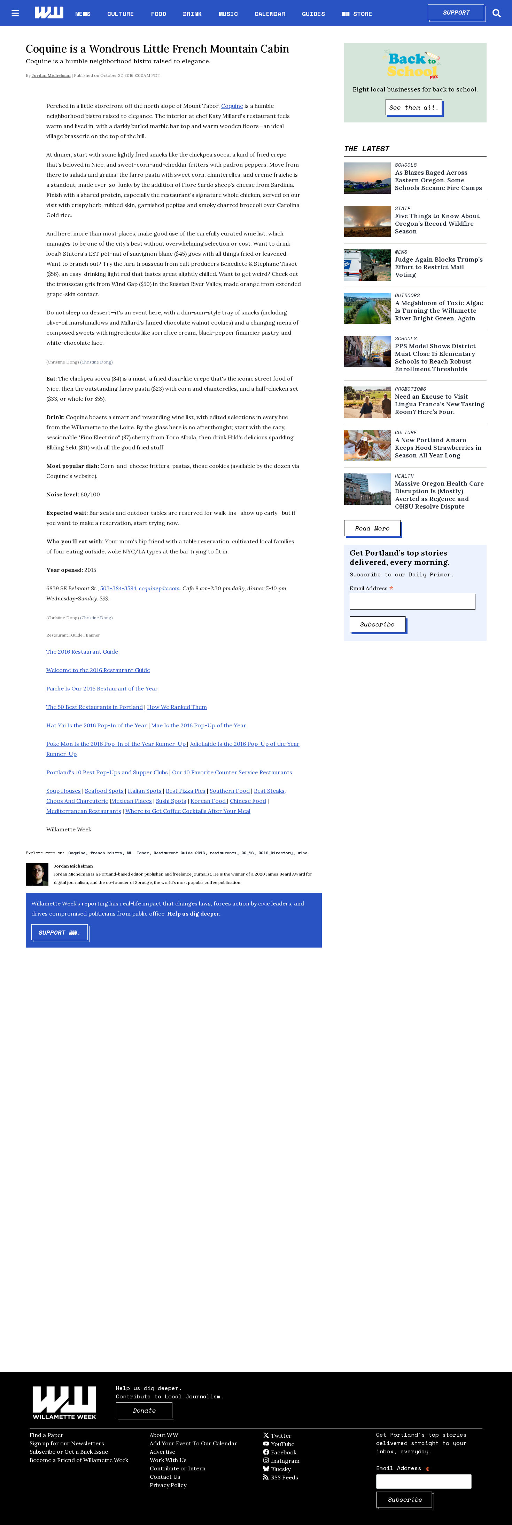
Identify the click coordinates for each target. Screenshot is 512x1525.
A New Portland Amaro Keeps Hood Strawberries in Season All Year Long (438, 447)
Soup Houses (63, 790)
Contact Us (165, 1476)
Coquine (232, 105)
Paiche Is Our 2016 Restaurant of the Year (102, 688)
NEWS (83, 13)
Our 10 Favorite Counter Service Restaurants (232, 772)
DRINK (192, 13)
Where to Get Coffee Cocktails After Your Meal (187, 810)
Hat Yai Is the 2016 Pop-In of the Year (96, 725)
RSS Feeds (296, 1477)
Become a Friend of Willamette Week (79, 1459)
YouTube (294, 1443)
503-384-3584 (118, 588)
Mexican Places (131, 800)
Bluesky (290, 1469)
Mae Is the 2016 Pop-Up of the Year (198, 725)
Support (463, 12)
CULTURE (120, 13)
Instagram (299, 1460)
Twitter (298, 1435)
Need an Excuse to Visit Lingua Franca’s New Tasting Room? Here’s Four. (439, 404)
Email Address (372, 588)
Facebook (303, 1452)
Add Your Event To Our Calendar (193, 1443)
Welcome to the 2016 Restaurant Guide (98, 669)
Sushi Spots (171, 800)
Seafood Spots (104, 790)
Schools (406, 164)
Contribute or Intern (177, 1468)
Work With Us (168, 1459)
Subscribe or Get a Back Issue (69, 1451)
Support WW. (63, 932)
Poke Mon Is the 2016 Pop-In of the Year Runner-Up (116, 743)
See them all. (415, 107)
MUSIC (228, 13)
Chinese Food (248, 800)
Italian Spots (145, 790)
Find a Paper (46, 1434)
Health (404, 475)
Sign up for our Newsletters (67, 1443)
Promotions (410, 388)
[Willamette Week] (49, 13)
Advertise (162, 1451)
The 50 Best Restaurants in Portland (94, 706)
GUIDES (313, 13)
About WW (164, 1434)
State (403, 208)
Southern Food (230, 790)
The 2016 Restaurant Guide (82, 651)
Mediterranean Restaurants (83, 810)
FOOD (158, 13)
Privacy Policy (168, 1485)
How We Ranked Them (177, 706)
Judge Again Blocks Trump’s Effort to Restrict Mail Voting (439, 267)
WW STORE (357, 13)
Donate (153, 1410)
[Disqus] (174, 1064)
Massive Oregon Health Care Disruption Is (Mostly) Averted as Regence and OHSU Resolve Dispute (439, 495)
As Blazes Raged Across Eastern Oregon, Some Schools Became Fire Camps (438, 180)
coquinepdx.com (159, 588)
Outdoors (407, 295)
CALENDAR (270, 13)
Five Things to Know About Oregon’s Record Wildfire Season (437, 223)
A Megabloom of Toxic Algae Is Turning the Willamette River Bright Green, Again (439, 310)
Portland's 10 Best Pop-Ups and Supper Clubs (107, 772)
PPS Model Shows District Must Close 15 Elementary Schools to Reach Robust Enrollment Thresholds (435, 357)
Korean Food (209, 800)
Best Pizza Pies (185, 790)
